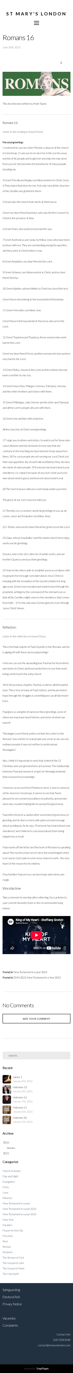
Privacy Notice (12, 1304)
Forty (6, 1187)
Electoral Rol (11, 1297)
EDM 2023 (19, 977)
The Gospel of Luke (13, 1262)
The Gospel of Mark (13, 1268)
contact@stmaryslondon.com (54, 1345)
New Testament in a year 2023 (19, 1208)
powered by (36, 1368)
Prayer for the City (13, 1230)
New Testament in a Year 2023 (44, 977)
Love (5, 1192)
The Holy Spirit (11, 1273)
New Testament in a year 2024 (30, 972)
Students (8, 1252)
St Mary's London (36, 13)
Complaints (10, 1325)
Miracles (7, 1197)
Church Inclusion (12, 1170)
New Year (8, 1219)
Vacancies (9, 1318)
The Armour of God (13, 1257)
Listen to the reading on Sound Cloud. (23, 131)
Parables (7, 1225)
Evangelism (9, 1181)
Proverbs (8, 1235)
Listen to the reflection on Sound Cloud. (24, 636)
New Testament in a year (16, 1203)
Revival (7, 1246)
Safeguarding (11, 1290)
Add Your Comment (36, 1018)
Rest (5, 1241)
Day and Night (10, 1176)
